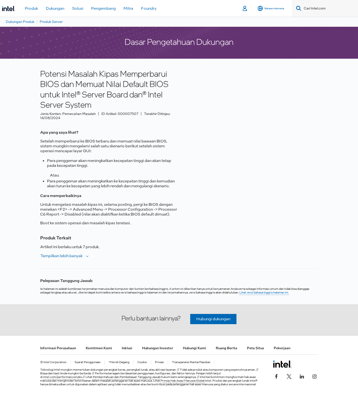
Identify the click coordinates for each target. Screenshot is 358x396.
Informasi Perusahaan (58, 348)
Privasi (159, 362)
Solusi (77, 8)
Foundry (149, 8)
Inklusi (127, 348)
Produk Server (51, 21)
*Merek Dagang (119, 362)
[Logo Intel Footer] (282, 364)
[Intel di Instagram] (314, 376)
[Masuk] (245, 8)
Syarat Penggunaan (88, 362)
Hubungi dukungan (213, 318)
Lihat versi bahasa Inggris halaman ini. (264, 292)
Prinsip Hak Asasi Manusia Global (182, 381)
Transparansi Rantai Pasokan (191, 362)
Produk (31, 8)
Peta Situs (255, 348)
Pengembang (103, 8)
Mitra (128, 8)
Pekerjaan (282, 348)
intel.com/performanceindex (62, 377)
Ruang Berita (226, 348)
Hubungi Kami (194, 348)
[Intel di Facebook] (276, 376)
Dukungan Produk (20, 21)
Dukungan (55, 8)
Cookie (142, 362)
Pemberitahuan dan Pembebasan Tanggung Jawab (126, 377)
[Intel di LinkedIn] (301, 376)
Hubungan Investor (157, 348)
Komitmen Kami (99, 348)
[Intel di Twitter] (289, 376)
